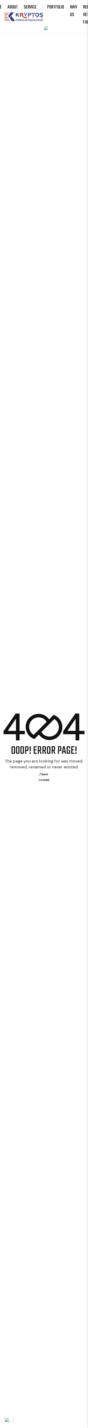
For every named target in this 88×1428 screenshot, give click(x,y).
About (13, 7)
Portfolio (55, 7)
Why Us (73, 11)
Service (30, 7)
